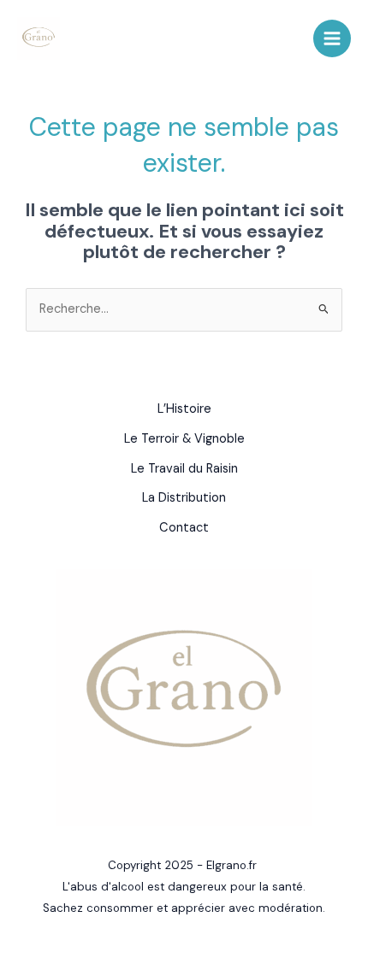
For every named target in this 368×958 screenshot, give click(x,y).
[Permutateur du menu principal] (332, 38)
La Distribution (184, 498)
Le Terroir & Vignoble (184, 439)
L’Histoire (184, 409)
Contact (184, 528)
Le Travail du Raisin (184, 469)
